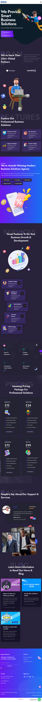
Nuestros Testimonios (27, 657)
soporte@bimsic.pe (5, 680)
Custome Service (13, 315)
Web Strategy (12, 327)
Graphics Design (12, 281)
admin (14, 607)
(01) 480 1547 (3, 683)
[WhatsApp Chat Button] (39, 699)
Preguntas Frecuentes (27, 661)
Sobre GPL (25, 659)
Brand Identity (17, 304)
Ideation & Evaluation (14, 293)
